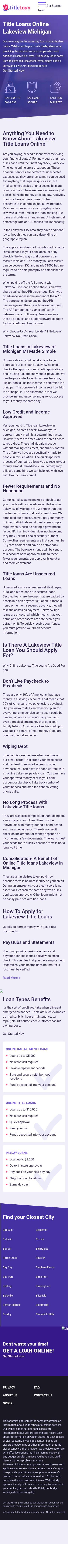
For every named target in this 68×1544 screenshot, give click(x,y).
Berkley (7, 1314)
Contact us (43, 1395)
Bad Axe (7, 1229)
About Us (10, 1395)
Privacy (9, 1387)
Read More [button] (10, 978)
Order (7, 1403)
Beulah (40, 1239)
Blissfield (41, 1295)
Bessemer (41, 1229)
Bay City (7, 1267)
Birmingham (43, 1286)
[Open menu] (42, 4)
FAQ (37, 1387)
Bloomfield (42, 1304)
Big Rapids (42, 1248)
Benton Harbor (11, 1304)
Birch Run (41, 1276)
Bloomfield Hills (45, 1314)
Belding (7, 1286)
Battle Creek (10, 1257)
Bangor (7, 1248)
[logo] (20, 7)
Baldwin (7, 1239)
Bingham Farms (45, 1267)
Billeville (40, 1257)
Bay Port (8, 1276)
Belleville (8, 1295)
